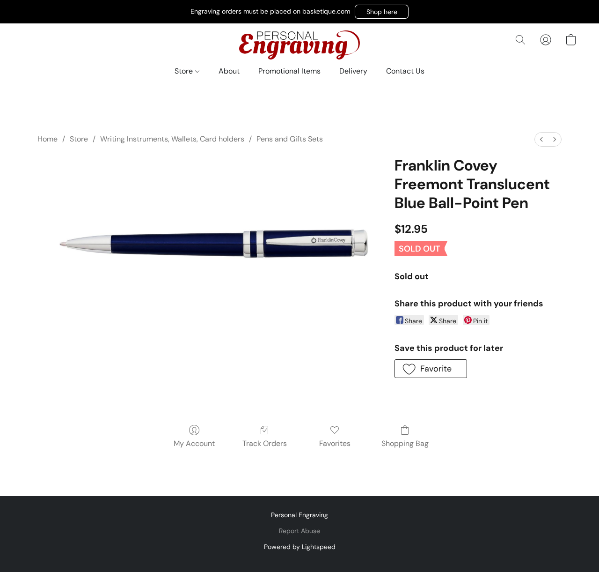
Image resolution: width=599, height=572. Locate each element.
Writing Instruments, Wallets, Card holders (172, 139)
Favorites (335, 443)
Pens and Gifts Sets (289, 139)
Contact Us (405, 71)
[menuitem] (541, 139)
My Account (194, 443)
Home (47, 139)
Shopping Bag (405, 443)
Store (185, 71)
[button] (382, 12)
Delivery (353, 71)
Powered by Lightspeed (300, 546)
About (229, 71)
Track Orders (264, 443)
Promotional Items (289, 71)
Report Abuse (299, 531)
